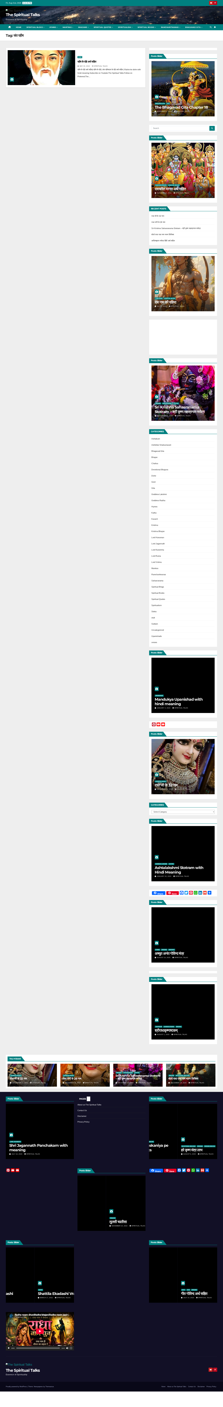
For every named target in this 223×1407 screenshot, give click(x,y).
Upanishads (156, 636)
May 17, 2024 (162, 1034)
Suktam (154, 624)
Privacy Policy (83, 1122)
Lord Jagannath (158, 544)
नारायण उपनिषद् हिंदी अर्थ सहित (174, 704)
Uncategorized (157, 630)
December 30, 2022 (165, 708)
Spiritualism (124, 27)
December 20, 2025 (126, 1083)
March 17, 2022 (18, 1298)
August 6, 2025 (161, 1154)
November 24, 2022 (91, 1226)
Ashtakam (155, 439)
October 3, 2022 (164, 111)
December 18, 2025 (179, 1083)
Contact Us (82, 1110)
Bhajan (154, 457)
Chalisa (154, 463)
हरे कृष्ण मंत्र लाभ (163, 1150)
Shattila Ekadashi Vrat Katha (34, 1293)
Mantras (67, 27)
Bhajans (83, 27)
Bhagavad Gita (193, 27)
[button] (211, 27)
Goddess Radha (158, 500)
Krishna (174, 99)
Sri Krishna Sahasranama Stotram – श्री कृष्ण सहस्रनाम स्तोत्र (176, 228)
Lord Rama (158, 298)
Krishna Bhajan (158, 531)
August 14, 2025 (164, 957)
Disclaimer (82, 1116)
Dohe (80, 57)
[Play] (9, 1348)
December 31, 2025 (20, 1083)
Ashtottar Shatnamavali (161, 445)
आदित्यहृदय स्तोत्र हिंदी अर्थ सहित (163, 241)
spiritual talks (101, 66)
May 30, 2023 (85, 66)
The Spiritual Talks (23, 14)
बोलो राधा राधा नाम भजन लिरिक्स (162, 234)
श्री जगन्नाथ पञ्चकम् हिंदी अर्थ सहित (31, 1150)
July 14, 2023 (160, 1298)
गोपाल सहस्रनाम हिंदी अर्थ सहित (174, 411)
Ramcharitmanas (170, 27)
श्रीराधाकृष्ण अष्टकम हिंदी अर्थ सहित (177, 1030)
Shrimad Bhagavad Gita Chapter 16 (176, 104)
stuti (153, 618)
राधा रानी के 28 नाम (158, 222)
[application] (40, 1331)
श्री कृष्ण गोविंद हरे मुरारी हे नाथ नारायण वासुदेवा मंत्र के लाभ (178, 951)
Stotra (166, 298)
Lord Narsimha (157, 550)
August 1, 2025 (163, 789)
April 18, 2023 (163, 876)
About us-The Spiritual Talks (89, 1105)
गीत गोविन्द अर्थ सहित (165, 1293)
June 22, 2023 (163, 416)
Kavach (154, 519)
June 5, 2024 (162, 306)
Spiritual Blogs (34, 27)
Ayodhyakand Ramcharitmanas (183, 189)
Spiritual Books (146, 27)
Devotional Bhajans (159, 470)
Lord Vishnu (156, 562)
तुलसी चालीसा (89, 1221)
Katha (153, 513)
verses (154, 642)
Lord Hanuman (157, 537)
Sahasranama (167, 408)
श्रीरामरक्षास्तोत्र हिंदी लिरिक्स (173, 302)
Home (18, 27)
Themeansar (49, 1386)
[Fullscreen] (71, 1348)
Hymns (52, 27)
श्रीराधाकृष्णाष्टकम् (166, 785)
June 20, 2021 (163, 193)
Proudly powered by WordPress (16, 1386)
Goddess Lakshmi (159, 494)
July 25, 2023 (17, 1154)
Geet (153, 482)
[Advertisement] (183, 337)
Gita (168, 99)
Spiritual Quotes (103, 27)
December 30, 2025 (73, 1083)
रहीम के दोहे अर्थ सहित (86, 61)
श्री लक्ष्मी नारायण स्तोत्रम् (171, 872)
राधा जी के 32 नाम (157, 216)
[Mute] (67, 1348)
